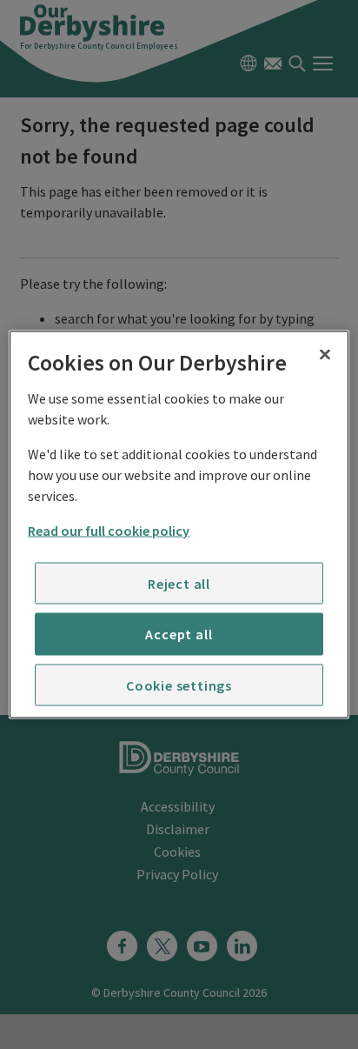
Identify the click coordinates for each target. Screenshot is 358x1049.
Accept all (178, 634)
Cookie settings (179, 684)
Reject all (179, 582)
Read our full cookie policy (108, 529)
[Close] (325, 355)
